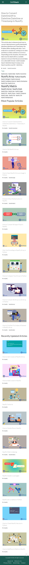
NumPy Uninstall (15, 79)
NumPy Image (19, 91)
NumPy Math (17, 89)
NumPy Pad (4, 83)
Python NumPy (20, 77)
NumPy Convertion (12, 68)
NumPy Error (11, 83)
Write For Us (18, 561)
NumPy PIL (4, 93)
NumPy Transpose (21, 93)
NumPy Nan (11, 91)
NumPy (4, 68)
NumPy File (12, 95)
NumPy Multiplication (7, 97)
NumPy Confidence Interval (8, 81)
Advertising (16, 563)
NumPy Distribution (22, 81)
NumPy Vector (6, 89)
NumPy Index (4, 95)
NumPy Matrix (9, 86)
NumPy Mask (11, 74)
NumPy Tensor (12, 93)
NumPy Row (4, 91)
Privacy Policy (7, 563)
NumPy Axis (4, 74)
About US (10, 561)
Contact (23, 563)
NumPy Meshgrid (5, 79)
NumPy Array (7, 76)
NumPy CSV (19, 95)
